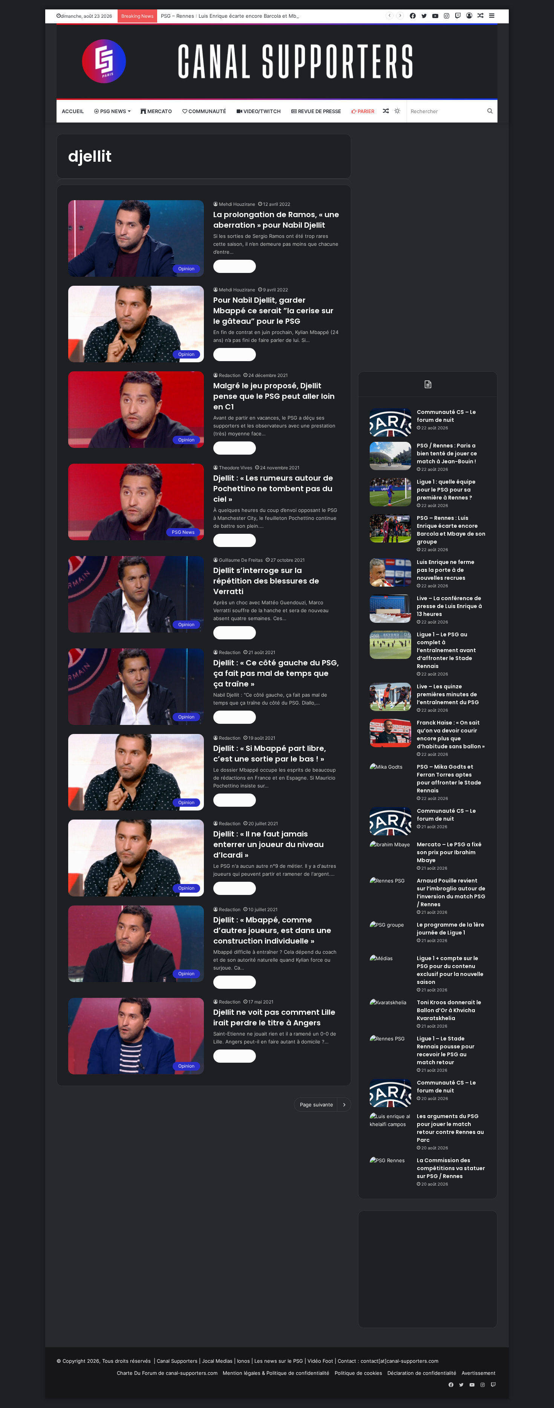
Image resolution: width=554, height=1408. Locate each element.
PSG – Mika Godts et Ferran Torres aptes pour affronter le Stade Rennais (449, 778)
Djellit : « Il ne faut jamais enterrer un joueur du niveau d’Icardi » (268, 844)
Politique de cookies (358, 1373)
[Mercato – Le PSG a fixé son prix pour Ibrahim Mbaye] (390, 855)
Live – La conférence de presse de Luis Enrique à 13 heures (449, 606)
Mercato (159, 111)
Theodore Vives (235, 467)
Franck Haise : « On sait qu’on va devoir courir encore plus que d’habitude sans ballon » (451, 734)
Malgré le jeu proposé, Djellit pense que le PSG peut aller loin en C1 (274, 396)
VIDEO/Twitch (261, 111)
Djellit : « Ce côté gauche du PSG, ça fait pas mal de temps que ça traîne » (276, 673)
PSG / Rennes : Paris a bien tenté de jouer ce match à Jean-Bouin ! (447, 453)
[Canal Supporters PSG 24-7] (277, 61)
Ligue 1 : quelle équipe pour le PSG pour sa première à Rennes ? (446, 489)
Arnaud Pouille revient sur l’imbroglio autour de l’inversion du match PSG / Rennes (451, 892)
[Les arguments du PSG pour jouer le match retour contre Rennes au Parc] (390, 1126)
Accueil (73, 111)
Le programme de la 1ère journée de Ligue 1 (450, 928)
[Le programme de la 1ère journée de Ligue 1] (390, 935)
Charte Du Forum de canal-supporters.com (167, 1373)
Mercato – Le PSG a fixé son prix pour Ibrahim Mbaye (449, 852)
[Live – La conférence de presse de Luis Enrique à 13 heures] (390, 608)
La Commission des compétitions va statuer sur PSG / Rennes (451, 1168)
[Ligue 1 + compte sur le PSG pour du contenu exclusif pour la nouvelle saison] (390, 968)
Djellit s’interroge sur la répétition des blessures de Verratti (266, 581)
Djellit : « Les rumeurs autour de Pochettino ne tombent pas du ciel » (273, 488)
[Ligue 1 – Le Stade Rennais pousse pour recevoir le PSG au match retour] (390, 1049)
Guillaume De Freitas (241, 560)
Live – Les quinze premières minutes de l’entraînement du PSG (448, 694)
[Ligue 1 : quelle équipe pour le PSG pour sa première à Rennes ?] (390, 492)
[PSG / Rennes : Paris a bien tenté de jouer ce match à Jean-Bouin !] (390, 456)
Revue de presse (319, 111)
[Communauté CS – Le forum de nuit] (390, 422)
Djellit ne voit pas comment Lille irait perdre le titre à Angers (274, 1017)
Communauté (206, 111)
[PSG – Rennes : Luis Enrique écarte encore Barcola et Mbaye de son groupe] (390, 528)
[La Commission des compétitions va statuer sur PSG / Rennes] (390, 1171)
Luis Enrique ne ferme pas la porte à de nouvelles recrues (445, 570)
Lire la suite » (234, 266)
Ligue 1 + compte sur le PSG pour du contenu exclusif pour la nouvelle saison (450, 970)
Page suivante (316, 1105)
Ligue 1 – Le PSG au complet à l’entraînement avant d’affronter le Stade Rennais (446, 650)
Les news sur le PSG (278, 1361)
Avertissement (479, 1373)
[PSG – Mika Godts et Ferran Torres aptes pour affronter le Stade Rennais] (390, 777)
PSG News (112, 111)
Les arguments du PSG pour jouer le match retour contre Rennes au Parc (450, 1128)
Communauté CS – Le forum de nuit (446, 416)
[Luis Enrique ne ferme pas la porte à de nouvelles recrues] (390, 572)
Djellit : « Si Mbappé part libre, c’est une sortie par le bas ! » (269, 753)
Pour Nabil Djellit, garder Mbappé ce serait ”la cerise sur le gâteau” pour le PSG (273, 310)
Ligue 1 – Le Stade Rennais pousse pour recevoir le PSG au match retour (445, 1050)
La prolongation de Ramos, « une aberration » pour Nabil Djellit (276, 219)
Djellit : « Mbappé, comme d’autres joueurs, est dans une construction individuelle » (272, 930)
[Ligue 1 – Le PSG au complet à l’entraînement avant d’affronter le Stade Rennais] (390, 645)
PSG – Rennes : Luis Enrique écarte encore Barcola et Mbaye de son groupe (251, 16)
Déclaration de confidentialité (421, 1373)
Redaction (229, 375)
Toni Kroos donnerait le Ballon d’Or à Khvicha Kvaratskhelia (449, 1010)
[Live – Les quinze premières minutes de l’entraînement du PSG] (390, 697)
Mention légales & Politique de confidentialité (276, 1373)
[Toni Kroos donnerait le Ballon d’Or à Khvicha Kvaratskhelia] (390, 1013)
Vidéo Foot (320, 1361)
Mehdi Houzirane (237, 204)
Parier (365, 111)
